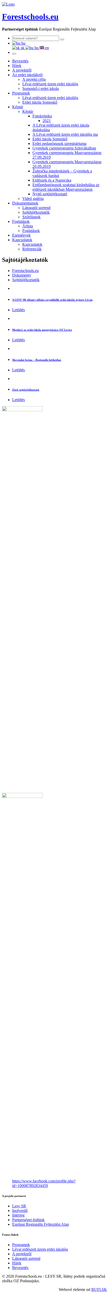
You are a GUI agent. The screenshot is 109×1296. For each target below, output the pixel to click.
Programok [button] (21, 93)
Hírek (16, 65)
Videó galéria (33, 198)
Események (21, 235)
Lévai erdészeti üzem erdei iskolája (50, 84)
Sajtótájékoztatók (36, 212)
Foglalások (31, 230)
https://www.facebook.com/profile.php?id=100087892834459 (44, 1183)
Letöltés (18, 310)
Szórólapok (31, 217)
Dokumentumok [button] (25, 203)
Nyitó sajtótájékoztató (49, 194)
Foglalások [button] (21, 221)
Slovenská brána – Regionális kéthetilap (36, 359)
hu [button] (22, 43)
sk (22, 48)
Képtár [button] (17, 107)
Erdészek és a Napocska (51, 180)
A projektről (21, 70)
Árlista (27, 226)
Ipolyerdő (20, 1210)
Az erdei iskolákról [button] (27, 75)
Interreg (18, 1215)
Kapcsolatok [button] (22, 240)
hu (36, 48)
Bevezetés (20, 61)
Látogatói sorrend (36, 208)
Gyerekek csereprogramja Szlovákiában (64, 148)
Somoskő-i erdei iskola (40, 88)
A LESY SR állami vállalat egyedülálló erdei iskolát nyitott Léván (52, 299)
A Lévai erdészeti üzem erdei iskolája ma (65, 134)
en (46, 48)
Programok (21, 1245)
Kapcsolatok (32, 244)
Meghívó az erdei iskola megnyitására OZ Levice (42, 329)
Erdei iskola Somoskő (39, 102)
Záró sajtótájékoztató (25, 389)
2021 (47, 120)
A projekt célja (34, 79)
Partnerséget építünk (28, 1220)
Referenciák (32, 249)
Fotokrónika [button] (42, 116)
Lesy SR (19, 1206)
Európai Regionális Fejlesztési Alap (40, 1224)
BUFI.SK (99, 1289)
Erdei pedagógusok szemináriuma (59, 143)
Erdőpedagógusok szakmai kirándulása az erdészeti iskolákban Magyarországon (65, 187)
